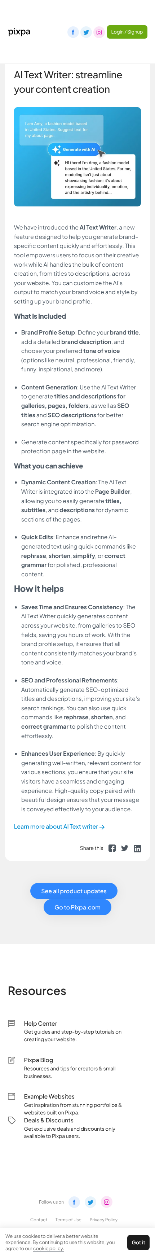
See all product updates (74, 891)
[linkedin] (137, 848)
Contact (38, 1219)
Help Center (40, 1023)
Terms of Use (68, 1219)
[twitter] (124, 848)
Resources (37, 990)
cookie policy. (48, 1248)
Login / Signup (127, 32)
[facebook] (112, 848)
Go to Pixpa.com (77, 907)
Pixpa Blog (38, 1060)
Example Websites (49, 1096)
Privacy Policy (104, 1219)
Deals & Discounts (49, 1120)
